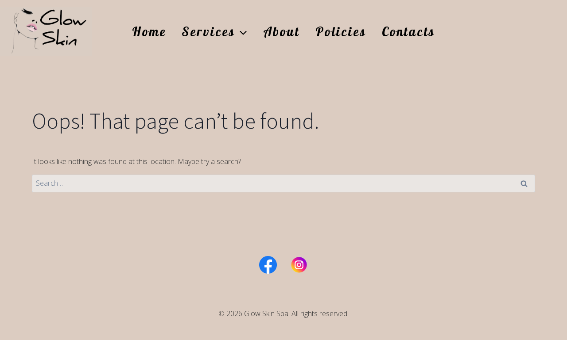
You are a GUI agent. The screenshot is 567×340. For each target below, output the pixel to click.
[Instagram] (299, 265)
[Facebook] (268, 265)
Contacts (408, 31)
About (281, 31)
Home (149, 31)
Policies (340, 31)
